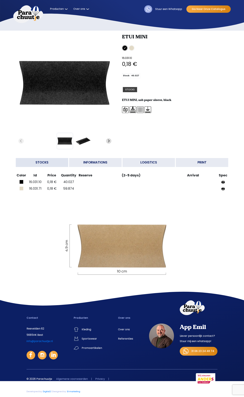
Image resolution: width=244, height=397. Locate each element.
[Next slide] (108, 141)
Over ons (79, 9)
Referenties (125, 339)
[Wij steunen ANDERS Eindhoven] (205, 379)
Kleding (86, 329)
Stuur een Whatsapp (168, 9)
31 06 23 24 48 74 (202, 351)
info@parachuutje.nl (40, 341)
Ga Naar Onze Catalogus (208, 9)
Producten (57, 9)
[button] (65, 141)
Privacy (100, 379)
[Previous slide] (21, 141)
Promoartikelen (92, 348)
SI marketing (73, 391)
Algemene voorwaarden (72, 379)
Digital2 (47, 391)
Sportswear (89, 339)
